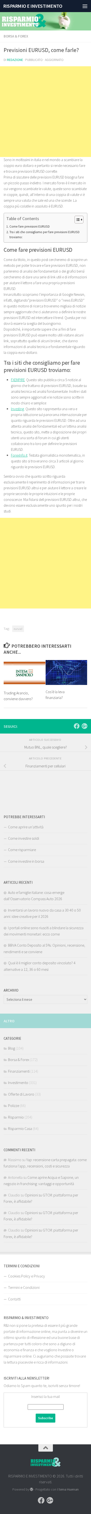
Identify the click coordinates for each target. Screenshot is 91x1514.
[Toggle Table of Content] (76, 219)
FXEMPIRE (18, 380)
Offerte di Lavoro (21, 1094)
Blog (11, 1048)
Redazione (15, 60)
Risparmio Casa (20, 1128)
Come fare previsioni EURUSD (29, 226)
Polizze (13, 1105)
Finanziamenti (19, 1071)
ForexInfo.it (19, 455)
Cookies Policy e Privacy (26, 1276)
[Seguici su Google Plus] (84, 726)
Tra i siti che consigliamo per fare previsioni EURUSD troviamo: (44, 234)
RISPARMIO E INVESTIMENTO (32, 6)
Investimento (18, 1082)
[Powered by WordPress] (31, 1489)
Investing (17, 409)
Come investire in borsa (26, 861)
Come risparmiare (22, 849)
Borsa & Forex (16, 36)
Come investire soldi (23, 838)
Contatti (14, 1299)
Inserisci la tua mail (45, 1396)
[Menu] (85, 6)
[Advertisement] (45, 111)
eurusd (18, 629)
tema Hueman (69, 1489)
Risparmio (16, 1117)
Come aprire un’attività (25, 826)
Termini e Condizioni (24, 1287)
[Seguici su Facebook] (77, 726)
